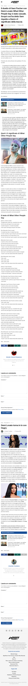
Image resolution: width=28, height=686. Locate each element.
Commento (4, 379)
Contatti (14, 673)
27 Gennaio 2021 (18, 431)
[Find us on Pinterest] (6, 631)
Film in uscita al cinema (14, 662)
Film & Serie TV (7, 422)
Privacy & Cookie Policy (14, 678)
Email (2, 401)
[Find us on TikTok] (21, 631)
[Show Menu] (1, 2)
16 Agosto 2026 (11, 113)
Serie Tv (12, 422)
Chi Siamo (14, 671)
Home (2, 5)
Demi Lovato (6, 341)
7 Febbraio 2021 (21, 25)
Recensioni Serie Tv (14, 665)
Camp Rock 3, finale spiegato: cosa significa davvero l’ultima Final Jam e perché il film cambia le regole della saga (17, 111)
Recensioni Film (14, 664)
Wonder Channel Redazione (10, 25)
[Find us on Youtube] (18, 631)
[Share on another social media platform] (24, 346)
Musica (5, 5)
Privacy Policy (21, 409)
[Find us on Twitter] (12, 631)
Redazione (14, 676)
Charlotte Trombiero (8, 431)
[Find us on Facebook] (15, 631)
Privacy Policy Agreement (7, 407)
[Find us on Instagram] (9, 631)
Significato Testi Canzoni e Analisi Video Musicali (16, 5)
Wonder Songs (14, 654)
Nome (2, 396)
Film (14, 657)
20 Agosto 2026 (11, 107)
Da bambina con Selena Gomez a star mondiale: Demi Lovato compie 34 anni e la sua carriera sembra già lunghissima (17, 104)
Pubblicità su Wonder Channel (14, 674)
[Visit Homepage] (14, 2)
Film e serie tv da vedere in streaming (14, 660)
